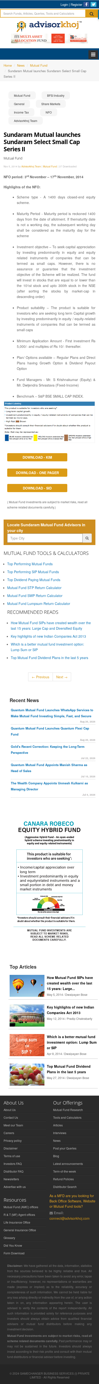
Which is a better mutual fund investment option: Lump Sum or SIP (72, 1042)
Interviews (59, 1133)
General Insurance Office (20, 1230)
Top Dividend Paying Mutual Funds (33, 579)
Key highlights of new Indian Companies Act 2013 (48, 636)
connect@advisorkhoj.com (70, 1218)
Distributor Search (65, 1187)
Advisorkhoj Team (25, 121)
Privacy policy (13, 1140)
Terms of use (12, 1156)
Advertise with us (15, 1187)
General (19, 104)
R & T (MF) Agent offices (19, 1215)
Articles (58, 1125)
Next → (62, 676)
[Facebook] (86, 4)
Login (64, 4)
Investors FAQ (13, 1164)
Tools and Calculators (67, 1117)
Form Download (14, 1253)
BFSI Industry (55, 95)
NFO (49, 112)
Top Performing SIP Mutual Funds (33, 571)
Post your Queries (64, 1148)
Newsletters (11, 1179)
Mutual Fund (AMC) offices (21, 1207)
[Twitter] (93, 4)
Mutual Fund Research (68, 1110)
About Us (10, 1110)
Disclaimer (11, 1148)
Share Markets (50, 104)
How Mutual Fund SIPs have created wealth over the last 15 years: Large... (70, 983)
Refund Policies (63, 1179)
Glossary (9, 1238)
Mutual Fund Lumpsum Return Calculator (38, 603)
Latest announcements (68, 1164)
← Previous (40, 676)
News (57, 1140)
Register (76, 4)
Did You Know (13, 1245)
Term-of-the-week (64, 1171)
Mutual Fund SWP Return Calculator (34, 595)
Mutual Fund (22, 95)
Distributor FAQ (13, 1171)
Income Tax (21, 112)
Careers (9, 1133)
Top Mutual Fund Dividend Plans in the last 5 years (49, 657)
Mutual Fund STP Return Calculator (34, 587)
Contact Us (11, 1117)
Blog (56, 1156)
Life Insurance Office (17, 1222)
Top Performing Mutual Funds (30, 563)
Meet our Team (13, 1125)
